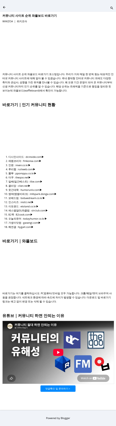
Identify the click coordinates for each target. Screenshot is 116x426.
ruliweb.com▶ (26, 169)
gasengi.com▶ (32, 222)
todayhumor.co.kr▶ (35, 218)
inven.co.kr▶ (23, 165)
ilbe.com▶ (36, 181)
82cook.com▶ (24, 214)
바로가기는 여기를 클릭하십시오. (21, 293)
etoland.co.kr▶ (30, 206)
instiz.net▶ (27, 202)
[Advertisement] (58, 48)
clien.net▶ (24, 185)
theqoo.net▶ (23, 177)
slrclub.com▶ (39, 210)
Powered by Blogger (58, 418)
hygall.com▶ (26, 227)
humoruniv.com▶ (31, 190)
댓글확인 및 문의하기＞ (58, 388)
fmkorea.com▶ (32, 161)
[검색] (112, 8)
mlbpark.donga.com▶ (43, 194)
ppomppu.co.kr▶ (26, 173)
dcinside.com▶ (35, 157)
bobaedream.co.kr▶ (33, 198)
